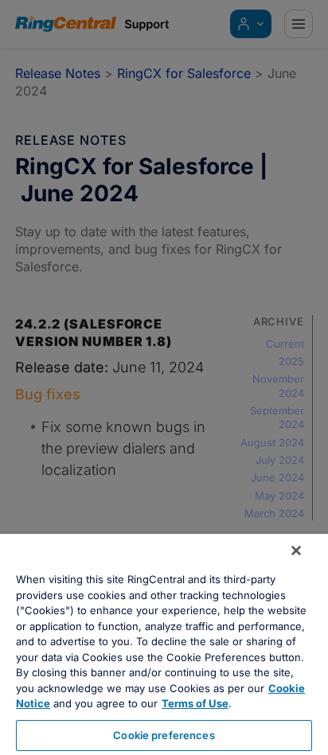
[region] (164, 644)
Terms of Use (195, 703)
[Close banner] (296, 550)
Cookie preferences (163, 735)
